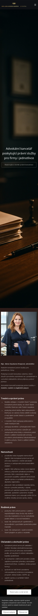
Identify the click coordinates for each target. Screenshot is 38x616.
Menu (35, 5)
